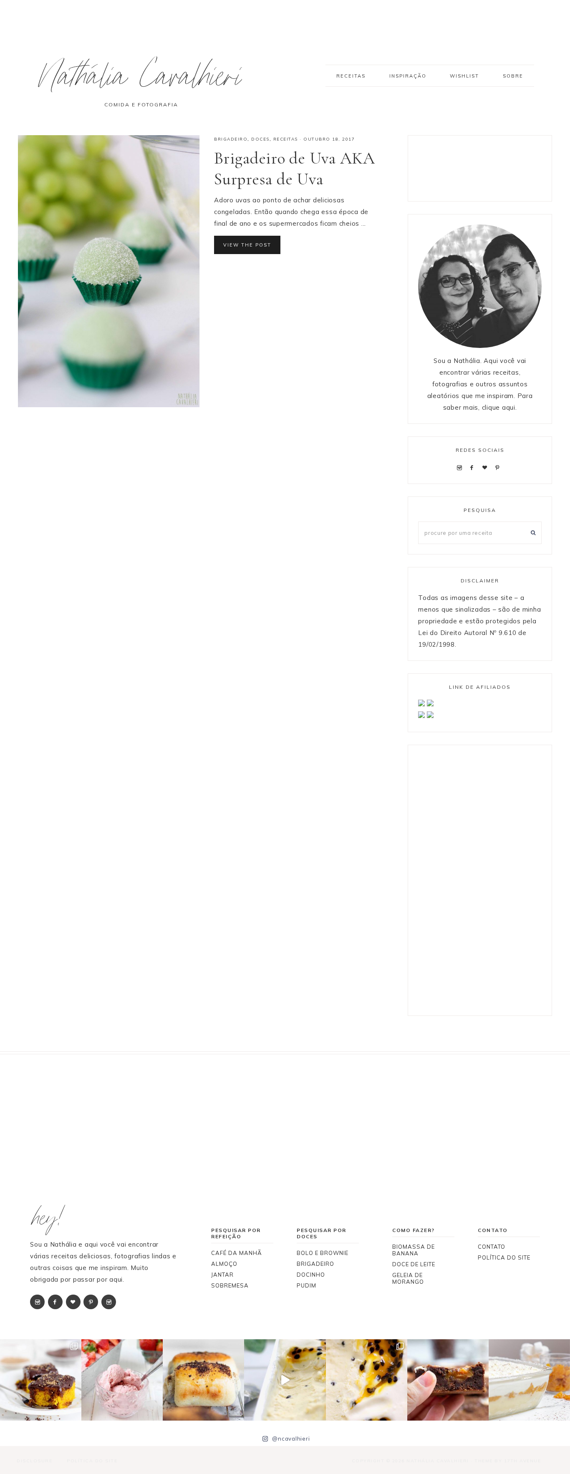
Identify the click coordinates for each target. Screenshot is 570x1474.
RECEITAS (285, 139)
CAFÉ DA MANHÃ (236, 1253)
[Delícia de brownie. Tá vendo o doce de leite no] (448, 1380)
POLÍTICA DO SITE (504, 1257)
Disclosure (34, 1461)
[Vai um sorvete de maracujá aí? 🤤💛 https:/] (284, 1380)
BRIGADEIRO (230, 139)
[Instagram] (461, 467)
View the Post (247, 245)
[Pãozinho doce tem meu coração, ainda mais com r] (203, 1380)
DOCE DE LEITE (413, 1264)
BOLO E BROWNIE (322, 1253)
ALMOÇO (224, 1263)
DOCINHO (311, 1274)
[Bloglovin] (486, 467)
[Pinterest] (499, 467)
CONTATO (491, 1246)
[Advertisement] (485, 166)
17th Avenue (522, 1461)
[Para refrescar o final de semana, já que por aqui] (122, 1380)
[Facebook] (473, 467)
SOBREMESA (230, 1285)
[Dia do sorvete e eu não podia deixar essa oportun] (366, 1380)
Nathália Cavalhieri (141, 80)
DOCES (260, 139)
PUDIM (306, 1285)
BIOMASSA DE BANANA (413, 1250)
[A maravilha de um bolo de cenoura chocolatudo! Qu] (40, 1380)
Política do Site (92, 1461)
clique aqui (498, 407)
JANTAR (222, 1274)
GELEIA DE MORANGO (408, 1278)
